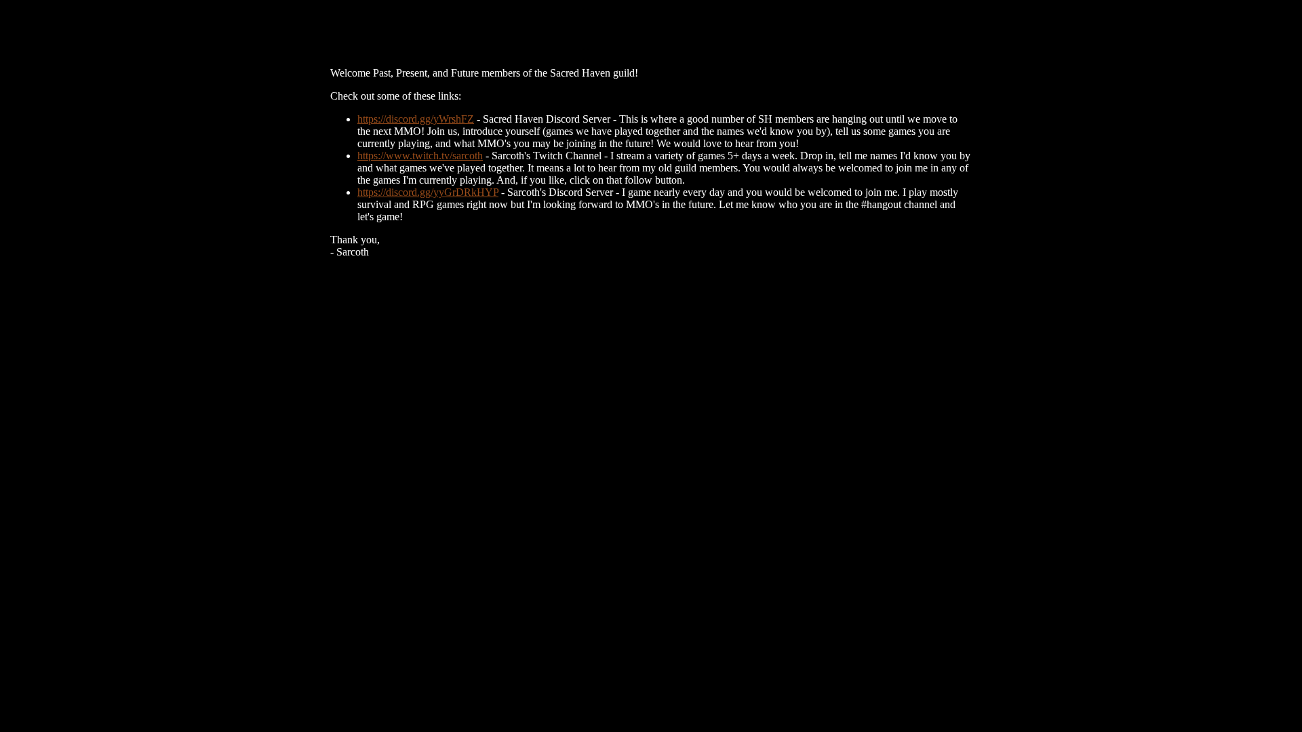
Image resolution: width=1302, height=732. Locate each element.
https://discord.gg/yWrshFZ (415, 119)
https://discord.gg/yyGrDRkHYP (427, 192)
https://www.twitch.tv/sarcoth (420, 155)
